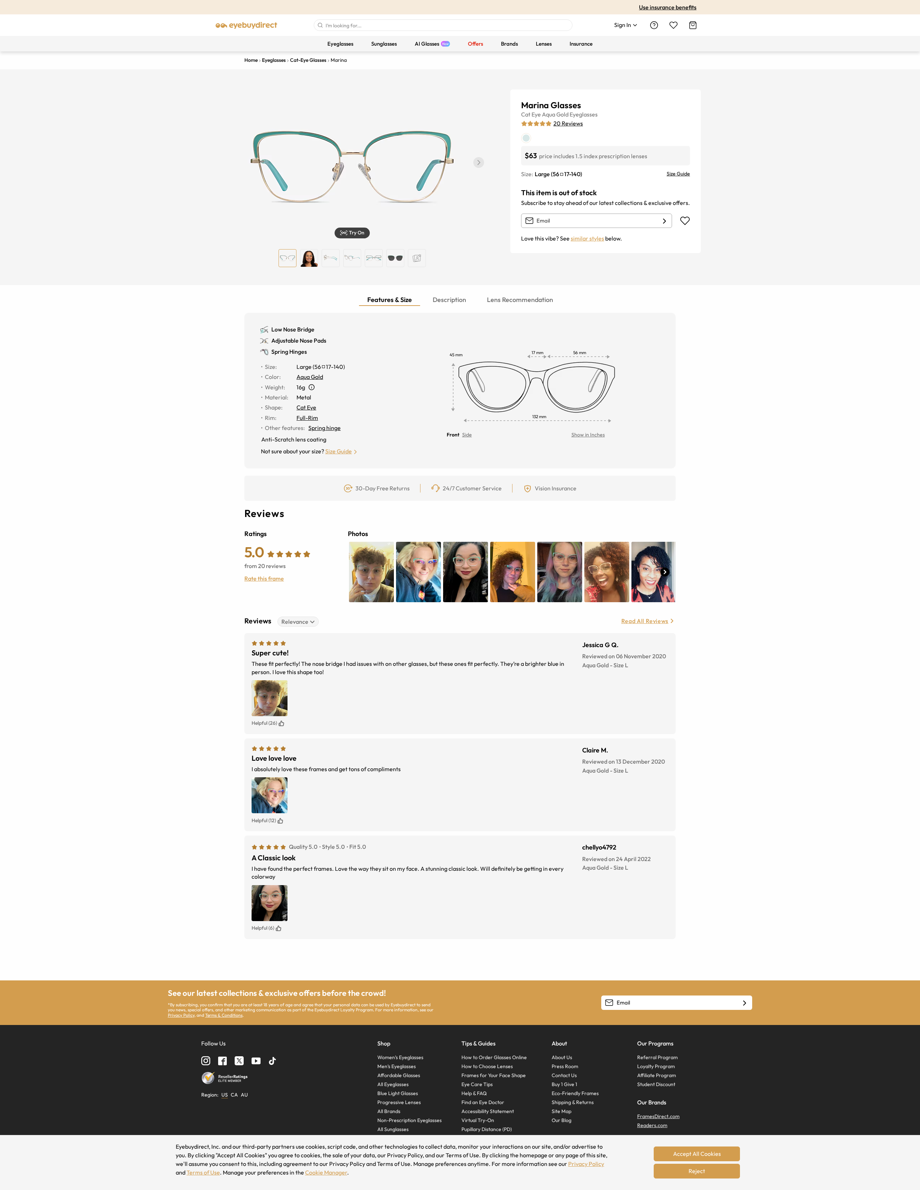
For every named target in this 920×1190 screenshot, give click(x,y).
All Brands (388, 1111)
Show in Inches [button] (588, 434)
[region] (417, 258)
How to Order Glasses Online (494, 1057)
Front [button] (453, 434)
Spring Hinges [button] (289, 351)
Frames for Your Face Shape (493, 1075)
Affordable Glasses (398, 1075)
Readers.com (652, 1125)
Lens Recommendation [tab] (520, 300)
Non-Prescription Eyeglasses (409, 1120)
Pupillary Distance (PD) (486, 1129)
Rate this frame (264, 578)
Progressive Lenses (399, 1102)
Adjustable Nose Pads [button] (298, 340)
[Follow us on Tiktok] (272, 1061)
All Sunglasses (393, 1129)
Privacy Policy (181, 1015)
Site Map (561, 1111)
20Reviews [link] (568, 123)
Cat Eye (531, 114)
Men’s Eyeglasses (396, 1066)
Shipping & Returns (573, 1102)
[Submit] (320, 25)
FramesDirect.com (658, 1116)
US (224, 1094)
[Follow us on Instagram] (205, 1060)
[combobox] (443, 25)
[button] (478, 162)
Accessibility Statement (487, 1111)
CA (234, 1094)
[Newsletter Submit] (744, 1003)
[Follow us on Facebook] (222, 1061)
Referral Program (657, 1057)
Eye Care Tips (477, 1084)
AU (244, 1094)
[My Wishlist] (673, 25)
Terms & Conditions (224, 1015)
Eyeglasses (584, 114)
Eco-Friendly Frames (575, 1093)
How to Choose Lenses (487, 1066)
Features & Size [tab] (389, 300)
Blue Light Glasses (397, 1093)
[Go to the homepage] (246, 25)
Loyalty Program (656, 1066)
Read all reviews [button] (644, 620)
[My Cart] (693, 25)
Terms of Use (203, 1172)
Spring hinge (324, 427)
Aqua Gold (555, 114)
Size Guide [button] (338, 451)
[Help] (654, 25)
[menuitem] (340, 43)
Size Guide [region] (678, 173)
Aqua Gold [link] (309, 376)
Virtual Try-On (477, 1120)
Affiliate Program (656, 1075)
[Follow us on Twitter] (239, 1060)
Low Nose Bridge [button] (292, 329)
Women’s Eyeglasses (400, 1057)
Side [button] (467, 434)
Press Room (565, 1066)
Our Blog (561, 1120)
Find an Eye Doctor (482, 1102)
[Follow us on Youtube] (256, 1060)
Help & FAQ (474, 1093)
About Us (562, 1057)
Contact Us (564, 1075)
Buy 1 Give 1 (564, 1084)
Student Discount (656, 1084)
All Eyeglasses (393, 1084)
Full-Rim (307, 417)
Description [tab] (449, 300)
